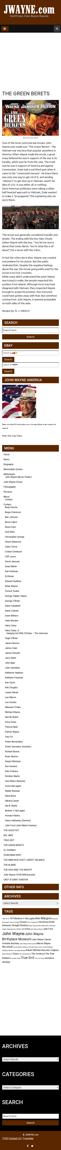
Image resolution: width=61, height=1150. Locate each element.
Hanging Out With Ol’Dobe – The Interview (27, 633)
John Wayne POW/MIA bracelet (19, 874)
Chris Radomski (32, 922)
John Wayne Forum (13, 482)
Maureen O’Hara (13, 707)
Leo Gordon (10, 702)
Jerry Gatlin (10, 658)
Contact (8, 499)
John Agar (10, 663)
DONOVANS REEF (12, 855)
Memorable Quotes (13, 469)
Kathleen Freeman (14, 677)
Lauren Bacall (11, 692)
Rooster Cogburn (50, 950)
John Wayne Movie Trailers (18, 477)
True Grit (27, 958)
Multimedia (9, 474)
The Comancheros (25, 954)
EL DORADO (10, 850)
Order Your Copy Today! (12, 436)
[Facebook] (28, 1146)
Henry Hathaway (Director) (18, 820)
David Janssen (12, 561)
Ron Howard (11, 766)
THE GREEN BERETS (14, 845)
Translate (28, 1138)
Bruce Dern (10, 527)
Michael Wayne (12, 712)
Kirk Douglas (11, 687)
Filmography (10, 487)
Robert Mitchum (13, 761)
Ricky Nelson (11, 756)
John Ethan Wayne (36, 929)
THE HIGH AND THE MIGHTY (18, 869)
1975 (12, 918)
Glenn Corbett (11, 610)
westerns (49, 958)
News (6, 459)
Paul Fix (9, 736)
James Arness (12, 643)
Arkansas (54, 919)
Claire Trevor (11, 546)
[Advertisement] (30, 55)
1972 (7, 919)
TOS (4, 1138)
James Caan (11, 648)
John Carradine (12, 667)
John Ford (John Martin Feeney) (20, 825)
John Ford (48, 929)
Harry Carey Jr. (12, 630)
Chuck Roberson (13, 541)
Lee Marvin (10, 697)
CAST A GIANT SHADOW (16, 879)
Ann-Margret (43, 918)
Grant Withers (11, 615)
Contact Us (15, 1138)
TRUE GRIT (9, 840)
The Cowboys (38, 953)
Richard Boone (12, 751)
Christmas (43, 922)
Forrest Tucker (12, 591)
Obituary (25, 947)
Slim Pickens (11, 771)
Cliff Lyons (10, 556)
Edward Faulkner (13, 581)
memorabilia (17, 947)
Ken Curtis (10, 682)
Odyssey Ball (32, 947)
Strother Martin (12, 776)
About (6, 496)
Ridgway (50, 947)
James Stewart (12, 653)
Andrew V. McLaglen (15, 810)
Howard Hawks (12, 815)
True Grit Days (39, 958)
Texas (16, 953)
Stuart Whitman (7, 954)
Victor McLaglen (13, 786)
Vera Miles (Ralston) (15, 781)
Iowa (27, 929)
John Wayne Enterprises (28, 944)
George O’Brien (12, 601)
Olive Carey (10, 722)
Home (7, 454)
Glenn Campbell (12, 605)
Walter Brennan (12, 791)
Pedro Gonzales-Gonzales (18, 746)
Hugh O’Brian (11, 638)
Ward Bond (10, 796)
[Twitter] (32, 1146)
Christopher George (14, 537)
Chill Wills (10, 532)
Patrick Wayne (12, 731)
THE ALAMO (10, 865)
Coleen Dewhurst (13, 551)
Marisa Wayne (43, 943)
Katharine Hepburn (14, 672)
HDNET (18, 929)
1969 (4, 919)
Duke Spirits (33, 926)
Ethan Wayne (11, 586)
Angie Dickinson (13, 512)
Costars (7, 504)
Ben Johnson (11, 517)
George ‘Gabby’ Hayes (16, 596)
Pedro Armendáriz (14, 741)
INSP (23, 929)
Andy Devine (11, 507)
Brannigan (5, 922)
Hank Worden (11, 620)
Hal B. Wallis (11, 805)
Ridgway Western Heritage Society (13, 950)
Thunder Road (16, 958)
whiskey (6, 962)
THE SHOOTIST (11, 830)
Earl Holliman (11, 571)
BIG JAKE (8, 835)
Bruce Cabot (11, 522)
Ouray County (42, 947)
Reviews (8, 491)
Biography (8, 464)
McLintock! (7, 946)
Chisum (23, 922)
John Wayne (13, 933)
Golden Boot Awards (9, 929)
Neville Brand (11, 717)
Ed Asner (9, 576)
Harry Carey (10, 625)
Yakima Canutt (12, 800)
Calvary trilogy (14, 922)
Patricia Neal (11, 727)
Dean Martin (11, 566)
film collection (50, 926)
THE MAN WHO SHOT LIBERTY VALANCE (24, 860)
